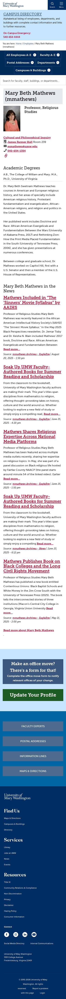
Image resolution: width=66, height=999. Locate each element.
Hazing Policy (10, 910)
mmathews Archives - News (29, 548)
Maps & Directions (33, 771)
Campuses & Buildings (31, 70)
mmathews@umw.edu (22, 146)
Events (7, 864)
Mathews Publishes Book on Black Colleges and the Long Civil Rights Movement (31, 566)
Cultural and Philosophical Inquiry (27, 137)
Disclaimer (9, 905)
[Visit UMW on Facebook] (7, 936)
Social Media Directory (14, 943)
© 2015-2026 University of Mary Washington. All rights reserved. (32, 984)
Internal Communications (41, 943)
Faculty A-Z (47, 55)
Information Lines (33, 756)
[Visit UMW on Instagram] (16, 936)
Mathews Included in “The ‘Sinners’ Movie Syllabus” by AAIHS (31, 302)
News (6, 858)
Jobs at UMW (10, 853)
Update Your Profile (33, 695)
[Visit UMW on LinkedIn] (25, 936)
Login (42, 992)
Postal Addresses (18, 62)
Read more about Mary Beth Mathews (28, 630)
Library (7, 847)
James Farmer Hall (19, 142)
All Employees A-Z (18, 55)
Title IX (7, 882)
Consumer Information (14, 916)
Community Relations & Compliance (20, 887)
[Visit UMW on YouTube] (34, 936)
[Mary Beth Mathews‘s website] (6, 156)
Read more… (11, 349)
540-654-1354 (16, 150)
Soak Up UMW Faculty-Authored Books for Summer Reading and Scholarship (32, 372)
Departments (46, 62)
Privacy (7, 899)
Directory (8, 829)
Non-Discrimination (13, 893)
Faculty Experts (33, 726)
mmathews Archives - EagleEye (31, 354)
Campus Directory (22, 14)
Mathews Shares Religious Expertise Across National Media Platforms (29, 436)
